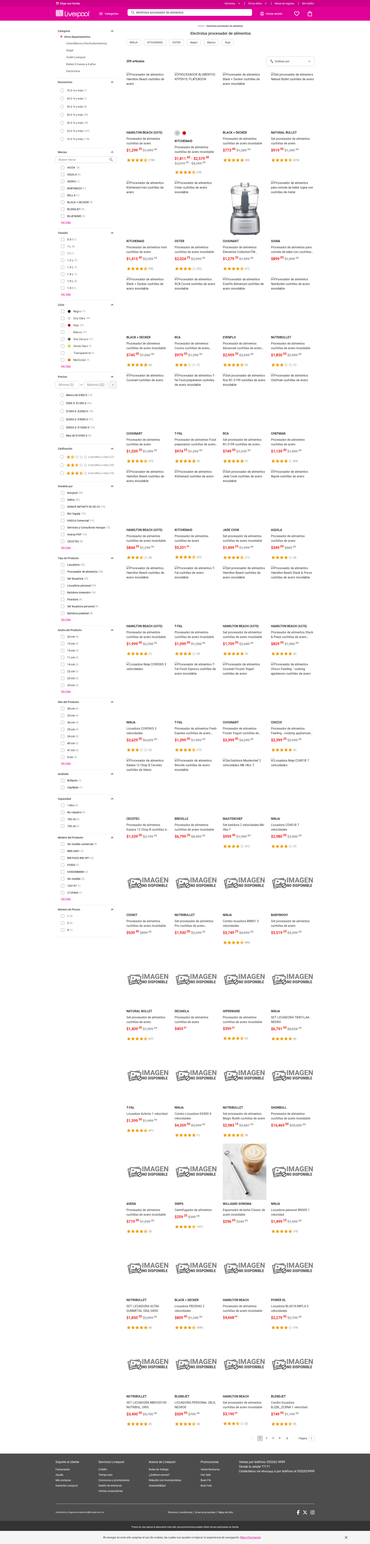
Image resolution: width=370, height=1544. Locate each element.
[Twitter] (305, 1512)
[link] (148, 117)
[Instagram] (312, 1512)
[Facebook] (298, 1512)
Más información (250, 1537)
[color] (177, 133)
